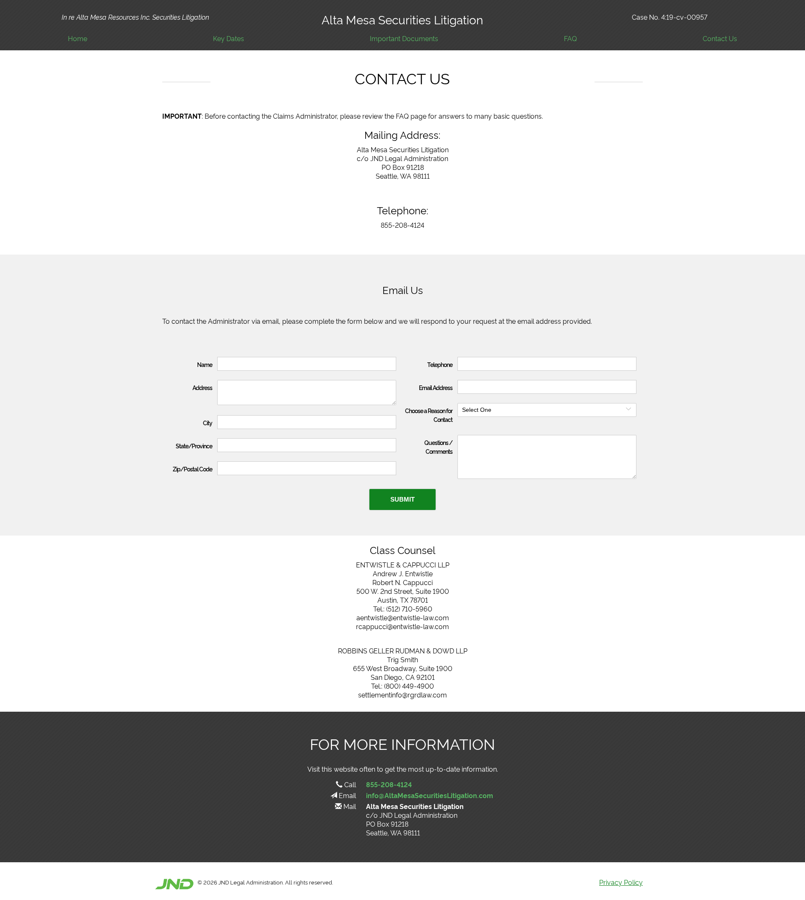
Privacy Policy (621, 882)
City (207, 423)
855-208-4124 (389, 784)
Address (202, 387)
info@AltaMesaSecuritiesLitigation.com (429, 795)
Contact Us (720, 38)
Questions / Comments (438, 446)
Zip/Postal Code (192, 469)
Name (204, 364)
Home (77, 38)
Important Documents (404, 38)
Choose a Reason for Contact (428, 414)
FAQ (570, 38)
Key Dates (228, 38)
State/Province (194, 446)
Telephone (439, 364)
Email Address (435, 387)
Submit (402, 499)
